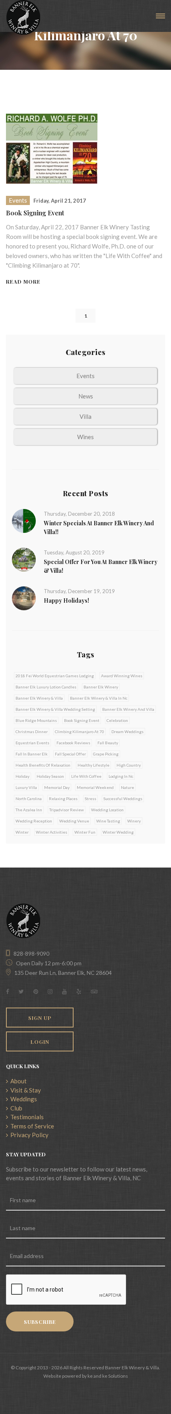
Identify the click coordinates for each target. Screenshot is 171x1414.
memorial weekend (95, 787)
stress (90, 798)
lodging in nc (121, 776)
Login (40, 1041)
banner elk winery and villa (128, 709)
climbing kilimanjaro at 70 (79, 731)
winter (22, 832)
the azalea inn (29, 809)
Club (15, 1108)
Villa (85, 416)
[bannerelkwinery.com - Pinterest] (35, 991)
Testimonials (26, 1116)
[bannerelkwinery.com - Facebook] (7, 991)
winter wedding (118, 832)
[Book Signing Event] (51, 148)
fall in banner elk (32, 753)
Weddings (22, 1098)
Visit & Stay (24, 1090)
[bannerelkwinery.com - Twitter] (21, 991)
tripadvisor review (66, 809)
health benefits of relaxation (43, 765)
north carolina (29, 798)
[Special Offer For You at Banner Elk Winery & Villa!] (24, 558)
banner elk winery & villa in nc (98, 698)
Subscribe (40, 1321)
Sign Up (40, 1017)
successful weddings (122, 798)
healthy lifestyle (93, 765)
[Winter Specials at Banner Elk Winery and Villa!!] (24, 520)
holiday (22, 776)
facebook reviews (73, 742)
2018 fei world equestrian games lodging (55, 675)
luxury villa (26, 787)
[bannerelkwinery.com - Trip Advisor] (94, 991)
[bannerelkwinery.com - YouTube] (64, 991)
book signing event (81, 720)
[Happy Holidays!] (24, 597)
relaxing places (63, 798)
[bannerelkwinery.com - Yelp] (78, 991)
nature (127, 787)
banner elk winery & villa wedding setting (55, 709)
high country (129, 765)
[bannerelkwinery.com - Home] (23, 17)
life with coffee (86, 776)
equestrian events (32, 742)
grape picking (106, 753)
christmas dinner (32, 731)
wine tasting (108, 820)
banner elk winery (101, 686)
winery (134, 820)
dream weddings (127, 731)
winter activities (51, 832)
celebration (117, 720)
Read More (23, 281)
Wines (85, 436)
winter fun (84, 832)
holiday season (50, 776)
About (17, 1081)
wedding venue (74, 820)
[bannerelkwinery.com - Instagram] (50, 991)
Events (18, 200)
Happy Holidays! (66, 600)
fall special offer (70, 753)
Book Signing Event (35, 213)
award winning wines (121, 675)
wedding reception (34, 820)
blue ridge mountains (36, 720)
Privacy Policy (28, 1134)
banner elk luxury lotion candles (46, 686)
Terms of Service (31, 1126)
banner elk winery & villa (39, 698)
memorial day (57, 787)
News (85, 396)
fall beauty (107, 742)
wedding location (107, 809)
